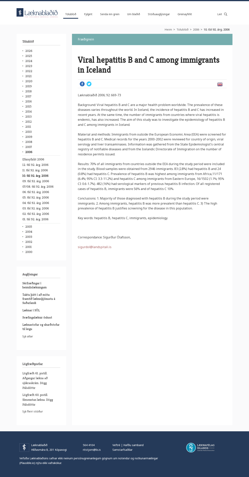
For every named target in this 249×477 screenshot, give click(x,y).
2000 (28, 252)
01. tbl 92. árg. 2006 (35, 219)
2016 (28, 101)
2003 (28, 237)
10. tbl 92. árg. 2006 (217, 29)
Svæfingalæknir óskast (37, 317)
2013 (28, 117)
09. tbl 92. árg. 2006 (35, 181)
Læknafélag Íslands (200, 447)
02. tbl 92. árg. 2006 (35, 214)
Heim (168, 29)
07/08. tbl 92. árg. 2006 (37, 187)
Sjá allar (27, 336)
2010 (28, 132)
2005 (28, 227)
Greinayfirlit (185, 14)
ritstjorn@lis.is (92, 450)
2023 (28, 66)
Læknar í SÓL (31, 310)
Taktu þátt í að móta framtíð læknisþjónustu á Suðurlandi (38, 299)
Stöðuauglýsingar (159, 14)
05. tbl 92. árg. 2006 (35, 197)
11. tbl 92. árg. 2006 (35, 170)
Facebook (82, 83)
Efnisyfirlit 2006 (33, 159)
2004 (28, 232)
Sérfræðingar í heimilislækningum (34, 285)
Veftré (116, 445)
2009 (28, 137)
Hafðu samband (133, 445)
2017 (28, 96)
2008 (28, 142)
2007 (28, 147)
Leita (226, 14)
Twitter (89, 83)
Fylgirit (88, 14)
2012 (28, 122)
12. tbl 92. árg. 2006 (35, 165)
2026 (28, 51)
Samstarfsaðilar (122, 450)
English (220, 84)
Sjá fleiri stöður (32, 411)
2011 (28, 127)
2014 (28, 111)
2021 (28, 76)
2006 (196, 29)
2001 (28, 247)
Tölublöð (182, 29)
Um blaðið (133, 14)
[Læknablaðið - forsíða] (37, 9)
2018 (28, 91)
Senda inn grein (109, 14)
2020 (28, 81)
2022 (28, 71)
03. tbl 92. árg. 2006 (35, 208)
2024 (28, 61)
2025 (28, 56)
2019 (28, 86)
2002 (28, 242)
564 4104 (89, 445)
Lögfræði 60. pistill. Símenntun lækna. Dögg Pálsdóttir (37, 400)
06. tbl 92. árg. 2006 (35, 192)
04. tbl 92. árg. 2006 (35, 203)
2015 (28, 106)
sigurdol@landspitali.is (94, 247)
